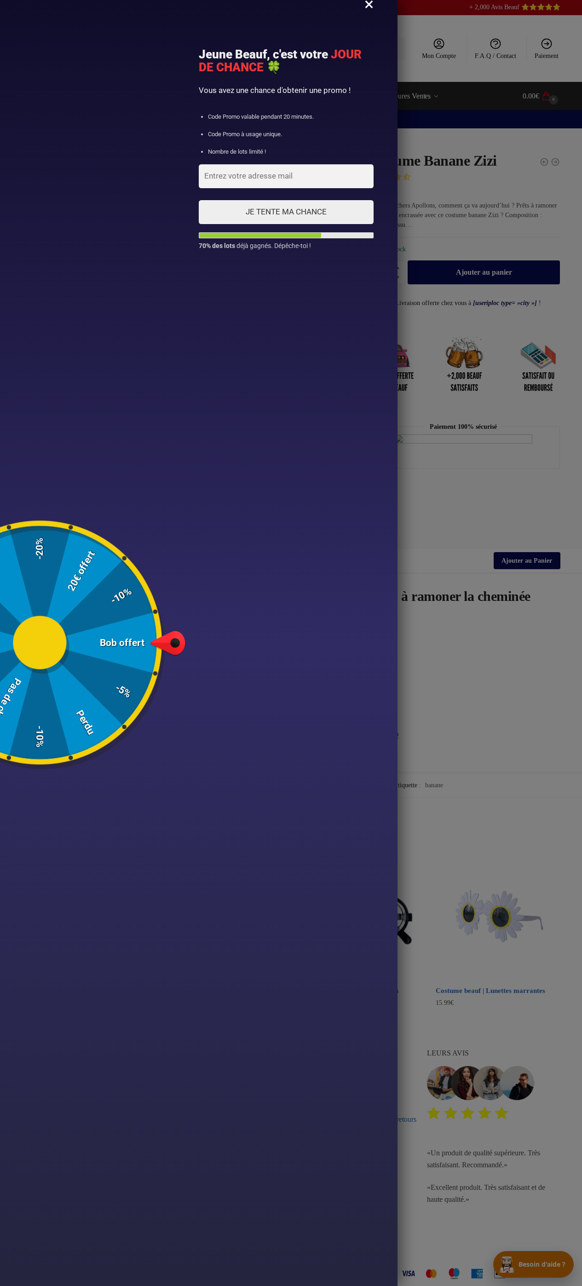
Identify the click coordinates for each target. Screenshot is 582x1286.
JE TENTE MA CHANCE (286, 211)
